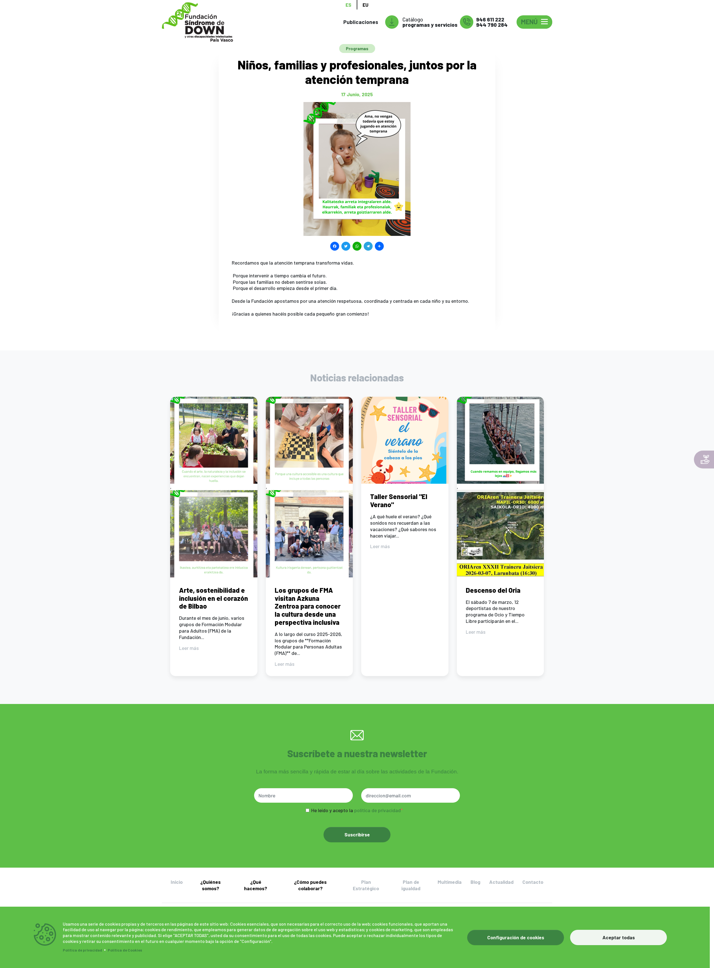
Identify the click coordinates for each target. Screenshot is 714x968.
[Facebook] (334, 245)
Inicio (177, 882)
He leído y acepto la (356, 810)
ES (348, 5)
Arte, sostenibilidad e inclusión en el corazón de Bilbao (213, 598)
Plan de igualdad (410, 885)
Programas (357, 48)
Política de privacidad (82, 950)
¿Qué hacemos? (255, 885)
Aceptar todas (618, 937)
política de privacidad (377, 810)
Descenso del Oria (493, 590)
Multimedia (450, 882)
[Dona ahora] (704, 459)
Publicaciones (360, 22)
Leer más (189, 648)
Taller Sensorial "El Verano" (398, 500)
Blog (475, 882)
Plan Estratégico (366, 885)
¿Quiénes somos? (210, 885)
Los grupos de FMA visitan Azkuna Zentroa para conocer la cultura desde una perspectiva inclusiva (308, 606)
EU (365, 5)
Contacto (532, 882)
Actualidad (501, 882)
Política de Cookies (125, 950)
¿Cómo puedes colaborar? (310, 885)
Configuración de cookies (515, 937)
